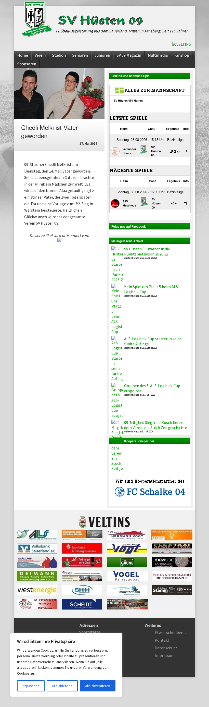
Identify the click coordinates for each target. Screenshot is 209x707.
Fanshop (181, 55)
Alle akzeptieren (97, 686)
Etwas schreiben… (171, 632)
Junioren (102, 55)
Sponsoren (26, 63)
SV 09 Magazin (129, 55)
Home (22, 55)
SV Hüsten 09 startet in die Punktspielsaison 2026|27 (147, 251)
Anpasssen (30, 686)
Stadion (59, 55)
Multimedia (158, 55)
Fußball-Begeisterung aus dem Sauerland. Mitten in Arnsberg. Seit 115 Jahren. (122, 30)
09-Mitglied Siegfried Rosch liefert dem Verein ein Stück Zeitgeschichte (155, 425)
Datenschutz (166, 647)
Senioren (80, 55)
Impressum (165, 655)
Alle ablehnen (62, 686)
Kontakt (162, 640)
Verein (40, 55)
